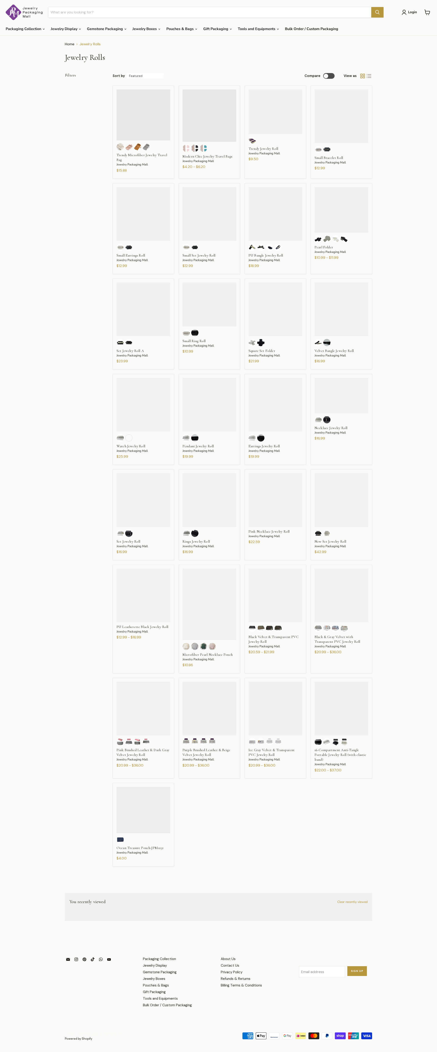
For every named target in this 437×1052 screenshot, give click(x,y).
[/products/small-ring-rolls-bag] (209, 304)
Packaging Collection (24, 28)
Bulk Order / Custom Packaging (311, 28)
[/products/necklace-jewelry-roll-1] (341, 395)
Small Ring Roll (194, 341)
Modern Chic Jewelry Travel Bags (207, 156)
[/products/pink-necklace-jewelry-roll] (275, 500)
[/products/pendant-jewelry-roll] (209, 405)
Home (69, 44)
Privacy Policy (231, 972)
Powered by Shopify (78, 1039)
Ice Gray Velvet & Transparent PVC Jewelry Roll (272, 752)
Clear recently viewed (352, 902)
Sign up (357, 971)
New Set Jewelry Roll (330, 541)
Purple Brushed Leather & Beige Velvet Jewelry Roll (206, 752)
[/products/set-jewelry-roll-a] (143, 309)
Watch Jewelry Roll (131, 446)
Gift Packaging (216, 28)
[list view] (369, 76)
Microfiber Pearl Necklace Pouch (208, 654)
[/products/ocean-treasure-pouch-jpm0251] (143, 810)
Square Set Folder (262, 350)
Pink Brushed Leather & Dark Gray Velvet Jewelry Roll (143, 752)
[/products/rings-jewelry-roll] (209, 500)
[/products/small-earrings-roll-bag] (143, 214)
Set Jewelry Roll (128, 541)
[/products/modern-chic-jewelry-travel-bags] (209, 115)
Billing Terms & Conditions (241, 985)
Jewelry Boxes (145, 28)
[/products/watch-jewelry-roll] (143, 405)
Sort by (119, 76)
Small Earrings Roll (131, 255)
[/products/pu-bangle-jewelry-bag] (275, 214)
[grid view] (362, 76)
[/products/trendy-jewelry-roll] (275, 111)
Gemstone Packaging (105, 28)
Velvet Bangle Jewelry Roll (334, 350)
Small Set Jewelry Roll (199, 255)
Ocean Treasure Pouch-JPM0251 (140, 848)
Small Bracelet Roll (329, 157)
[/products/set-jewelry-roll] (143, 500)
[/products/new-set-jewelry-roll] (341, 500)
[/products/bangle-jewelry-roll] (341, 309)
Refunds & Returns (235, 978)
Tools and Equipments (257, 28)
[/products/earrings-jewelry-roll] (275, 405)
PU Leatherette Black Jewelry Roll (142, 627)
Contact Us (230, 965)
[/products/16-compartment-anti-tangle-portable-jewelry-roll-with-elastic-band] (341, 708)
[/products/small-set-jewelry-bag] (209, 214)
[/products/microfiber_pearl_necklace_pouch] (209, 604)
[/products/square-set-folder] (275, 309)
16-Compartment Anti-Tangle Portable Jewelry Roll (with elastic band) (340, 755)
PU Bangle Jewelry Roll (266, 255)
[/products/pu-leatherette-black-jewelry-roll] (143, 595)
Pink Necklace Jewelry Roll (269, 531)
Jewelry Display (64, 28)
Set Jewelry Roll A (130, 350)
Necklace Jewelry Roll (331, 428)
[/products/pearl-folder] (341, 210)
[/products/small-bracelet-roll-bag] (341, 116)
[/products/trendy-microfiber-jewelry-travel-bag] (143, 115)
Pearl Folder (324, 247)
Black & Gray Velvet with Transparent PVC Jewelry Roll (337, 639)
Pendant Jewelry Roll (198, 446)
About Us (228, 959)
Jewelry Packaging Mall (132, 165)
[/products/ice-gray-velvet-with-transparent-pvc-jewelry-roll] (275, 708)
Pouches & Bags (180, 28)
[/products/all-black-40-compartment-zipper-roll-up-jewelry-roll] (275, 595)
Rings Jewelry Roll (196, 541)
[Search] (377, 12)
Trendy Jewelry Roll (263, 148)
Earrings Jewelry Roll (264, 446)
